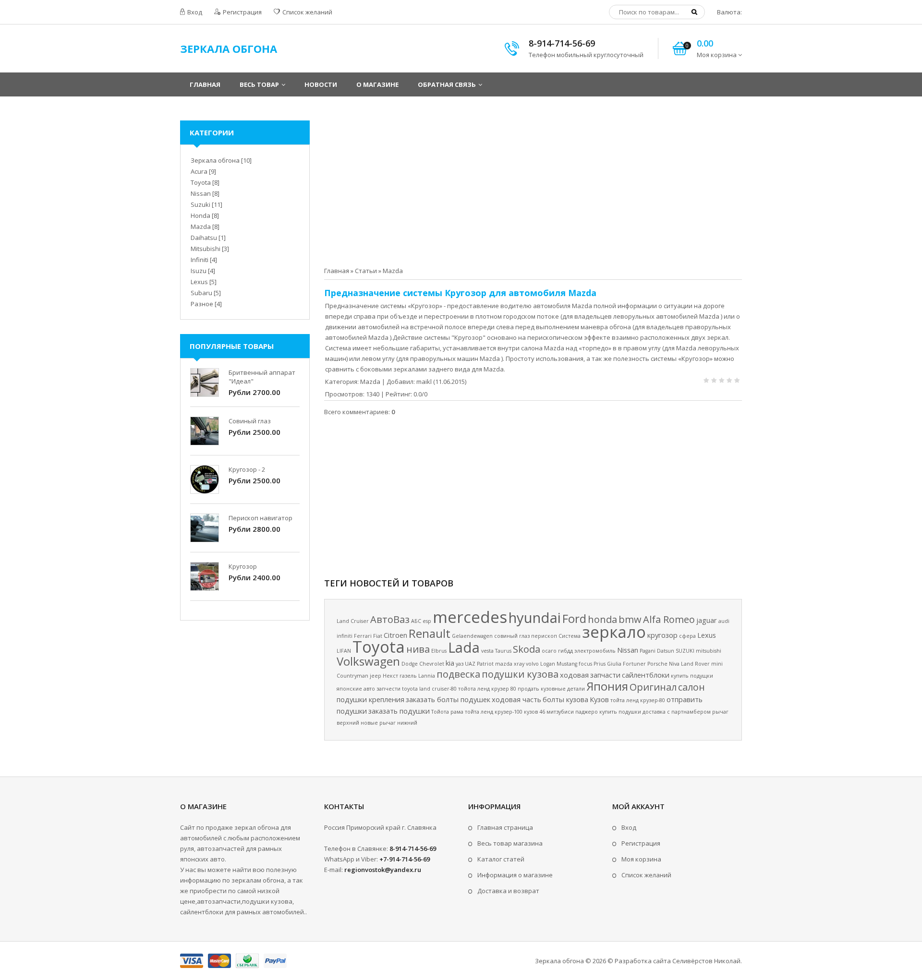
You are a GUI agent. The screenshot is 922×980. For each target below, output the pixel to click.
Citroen (395, 635)
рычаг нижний (398, 722)
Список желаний (306, 12)
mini (717, 663)
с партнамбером (689, 711)
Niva (674, 663)
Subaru (201, 292)
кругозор (662, 635)
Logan (547, 663)
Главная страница (505, 827)
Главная (336, 270)
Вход (194, 12)
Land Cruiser (353, 621)
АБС (416, 621)
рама (456, 711)
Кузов (599, 699)
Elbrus (439, 650)
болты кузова (565, 699)
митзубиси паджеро (572, 711)
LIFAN (344, 650)
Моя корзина (641, 859)
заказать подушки (399, 711)
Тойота (440, 711)
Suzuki (200, 204)
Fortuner (634, 663)
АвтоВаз (390, 619)
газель (408, 675)
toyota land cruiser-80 (429, 688)
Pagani (647, 650)
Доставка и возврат (508, 890)
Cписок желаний (646, 875)
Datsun (665, 650)
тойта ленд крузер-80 (637, 700)
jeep (375, 675)
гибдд (565, 650)
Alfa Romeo (669, 619)
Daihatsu (204, 237)
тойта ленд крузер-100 (493, 711)
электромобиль (595, 650)
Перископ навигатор (260, 518)
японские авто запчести (368, 688)
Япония (607, 686)
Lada (464, 647)
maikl (424, 381)
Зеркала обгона (215, 160)
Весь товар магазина (510, 843)
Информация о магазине (515, 875)
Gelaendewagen (472, 636)
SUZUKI (685, 650)
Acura (199, 171)
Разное (202, 303)
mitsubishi (708, 650)
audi (723, 621)
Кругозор (243, 566)
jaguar (706, 620)
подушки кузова (520, 674)
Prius (600, 663)
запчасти (605, 675)
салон (691, 687)
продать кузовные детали (551, 688)
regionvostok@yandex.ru (382, 869)
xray (519, 663)
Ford (574, 618)
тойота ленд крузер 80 (487, 688)
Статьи (366, 270)
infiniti (344, 636)
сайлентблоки (645, 675)
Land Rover (695, 663)
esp (427, 621)
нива (418, 649)
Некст (390, 675)
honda (602, 619)
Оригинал (653, 687)
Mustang (567, 663)
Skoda (526, 649)
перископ (544, 636)
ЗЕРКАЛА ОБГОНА (228, 48)
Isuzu (198, 270)
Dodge (409, 663)
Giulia (614, 663)
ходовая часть (516, 699)
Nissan (627, 650)
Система (569, 636)
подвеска (458, 674)
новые (369, 722)
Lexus (706, 635)
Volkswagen (368, 661)
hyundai (535, 617)
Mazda (393, 270)
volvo (532, 663)
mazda (503, 663)
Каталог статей (500, 859)
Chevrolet (431, 663)
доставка (654, 711)
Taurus (503, 650)
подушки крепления (370, 699)
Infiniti (199, 259)
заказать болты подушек (448, 699)
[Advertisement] (533, 187)
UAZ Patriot (479, 663)
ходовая (574, 675)
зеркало (614, 632)
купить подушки (620, 711)
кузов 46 (534, 711)
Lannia (426, 675)
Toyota (378, 646)
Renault (429, 633)
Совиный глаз (250, 421)
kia (450, 663)
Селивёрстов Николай (706, 960)
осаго (549, 650)
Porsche (657, 663)
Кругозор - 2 (247, 469)
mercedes (470, 617)
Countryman (352, 675)
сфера (687, 636)
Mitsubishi (205, 248)
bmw (630, 619)
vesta (487, 650)
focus (585, 663)
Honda (200, 215)
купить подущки (692, 675)
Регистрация (241, 12)
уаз (459, 663)
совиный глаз (512, 636)
